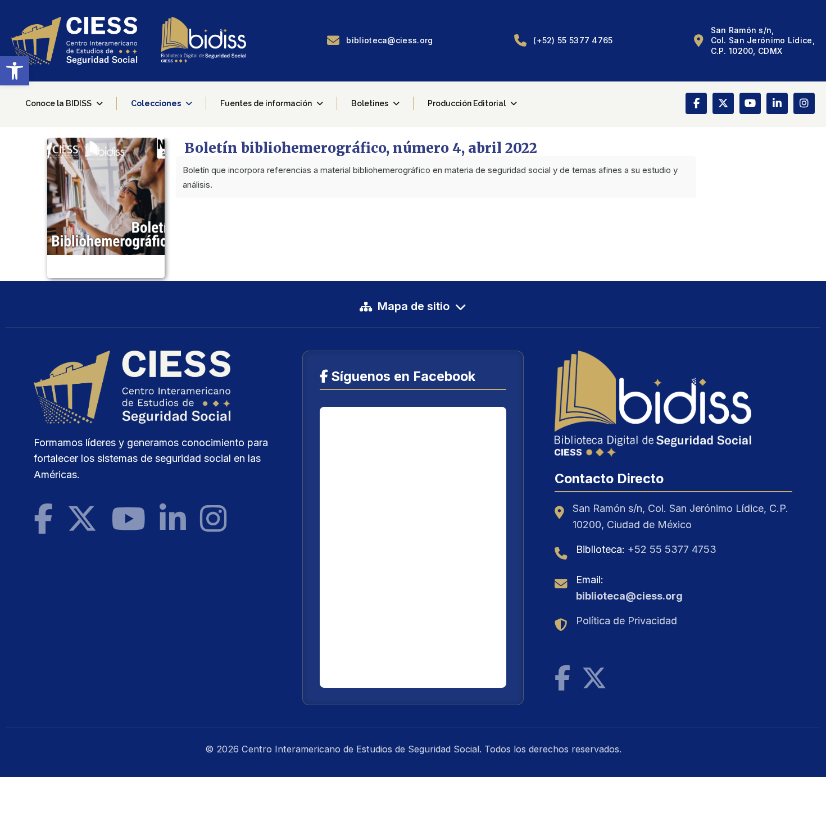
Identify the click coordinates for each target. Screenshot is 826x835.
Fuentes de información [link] (266, 103)
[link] (14, 70)
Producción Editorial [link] (467, 103)
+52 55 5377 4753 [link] (672, 549)
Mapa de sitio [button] (414, 306)
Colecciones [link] (156, 103)
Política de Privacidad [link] (626, 621)
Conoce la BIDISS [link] (58, 103)
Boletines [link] (369, 103)
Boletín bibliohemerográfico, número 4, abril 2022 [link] (360, 148)
